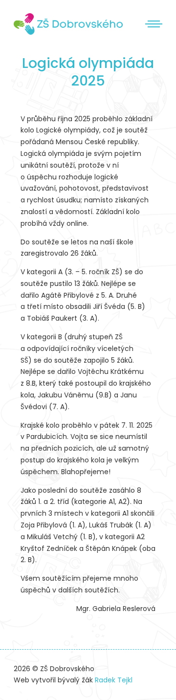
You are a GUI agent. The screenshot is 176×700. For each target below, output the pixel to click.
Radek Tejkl (113, 680)
